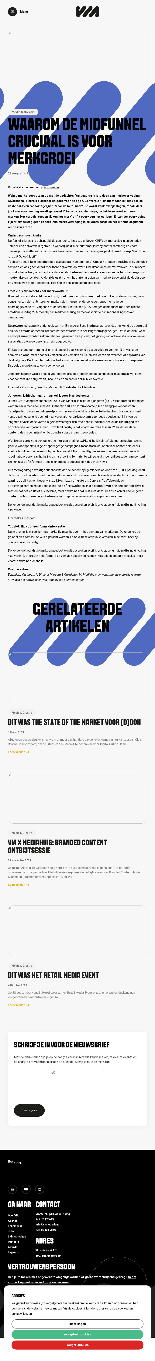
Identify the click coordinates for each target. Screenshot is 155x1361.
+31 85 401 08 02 (46, 1229)
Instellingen (77, 1324)
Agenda (13, 1220)
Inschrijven (29, 1110)
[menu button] (12, 11)
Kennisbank (15, 1226)
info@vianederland (48, 1224)
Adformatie (51, 187)
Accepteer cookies (77, 1334)
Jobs (11, 1231)
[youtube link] (26, 1189)
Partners (13, 1241)
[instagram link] (39, 1189)
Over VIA (13, 1215)
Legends (13, 1252)
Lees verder (16, 752)
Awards (12, 1247)
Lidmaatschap (17, 1236)
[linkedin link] (12, 1189)
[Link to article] (77, 677)
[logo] (87, 11)
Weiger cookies (78, 1345)
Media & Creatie (23, 112)
